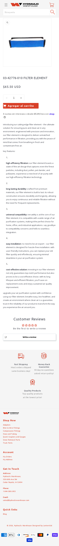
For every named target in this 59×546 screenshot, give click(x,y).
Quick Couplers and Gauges (14, 437)
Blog (5, 514)
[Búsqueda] (52, 12)
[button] (6, 5)
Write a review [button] (29, 337)
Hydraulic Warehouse (23, 525)
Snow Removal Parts (11, 440)
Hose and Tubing (10, 434)
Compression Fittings (11, 431)
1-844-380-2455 (9, 491)
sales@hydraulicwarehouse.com (16, 500)
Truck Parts (8, 443)
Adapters (6, 425)
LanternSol (47, 525)
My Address (8, 459)
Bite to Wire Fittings (11, 428)
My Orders (7, 457)
